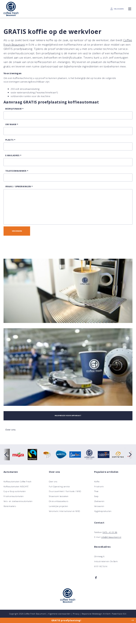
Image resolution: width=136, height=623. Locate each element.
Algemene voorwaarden (59, 613)
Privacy (76, 613)
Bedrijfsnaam (14, 108)
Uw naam (11, 124)
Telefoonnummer (16, 170)
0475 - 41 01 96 (110, 532)
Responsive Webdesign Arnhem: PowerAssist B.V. (104, 613)
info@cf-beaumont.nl (111, 537)
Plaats (10, 139)
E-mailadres (13, 155)
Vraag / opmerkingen (19, 186)
